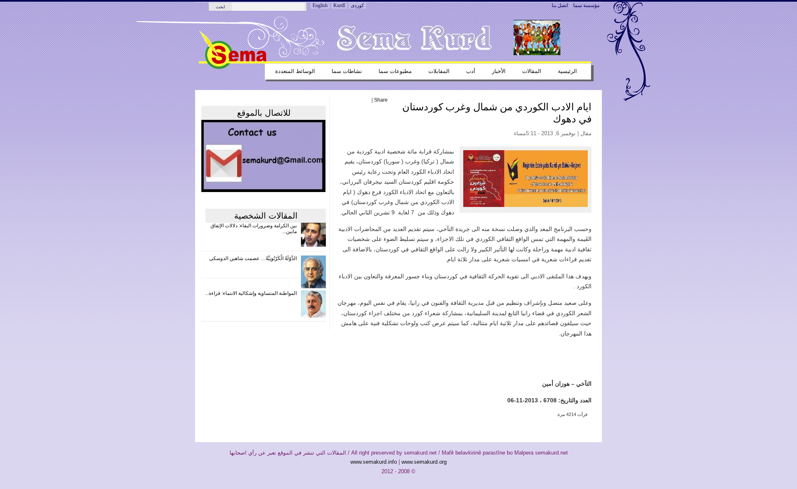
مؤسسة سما (586, 5)
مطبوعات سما (395, 71)
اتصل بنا (560, 5)
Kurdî (339, 5)
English (320, 5)
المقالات (531, 71)
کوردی (357, 5)
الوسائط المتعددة (295, 71)
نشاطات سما (347, 71)
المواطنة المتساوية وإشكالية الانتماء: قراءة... (251, 293)
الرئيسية (567, 71)
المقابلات (439, 71)
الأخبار (499, 71)
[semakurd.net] (232, 67)
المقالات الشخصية (266, 215)
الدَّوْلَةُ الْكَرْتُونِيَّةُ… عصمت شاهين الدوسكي (253, 258)
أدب (470, 71)
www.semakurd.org (424, 462)
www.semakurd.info (373, 462)
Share (381, 100)
